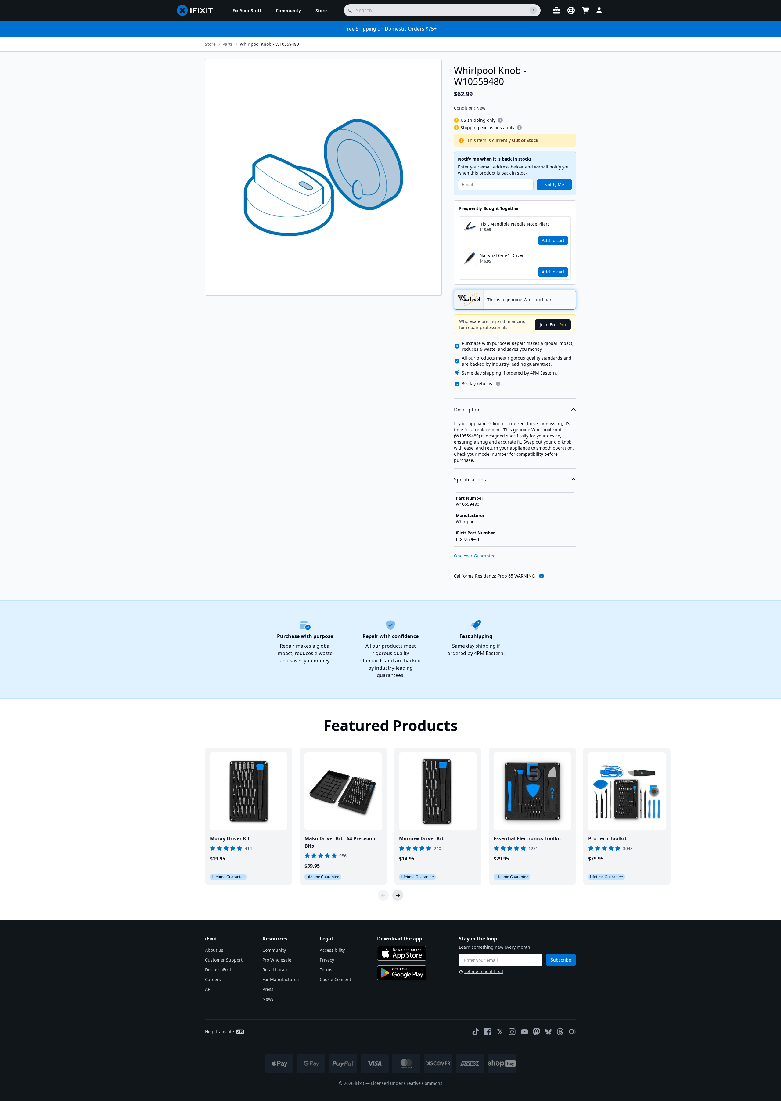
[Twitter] (500, 1031)
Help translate (219, 1031)
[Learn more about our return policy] (498, 384)
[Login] (599, 10)
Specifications (470, 479)
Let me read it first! (483, 971)
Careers (213, 979)
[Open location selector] (571, 10)
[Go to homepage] (197, 10)
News (268, 999)
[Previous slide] (383, 895)
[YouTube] (524, 1031)
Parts (227, 44)
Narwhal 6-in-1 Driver (502, 255)
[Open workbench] (556, 10)
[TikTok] (475, 1031)
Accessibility (332, 950)
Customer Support (224, 960)
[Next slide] (397, 895)
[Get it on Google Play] (401, 972)
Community (274, 950)
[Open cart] (586, 10)
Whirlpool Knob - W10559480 (269, 44)
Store (210, 44)
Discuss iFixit (218, 969)
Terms (326, 969)
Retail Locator (276, 969)
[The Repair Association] (572, 1031)
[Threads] (560, 1031)
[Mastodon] (536, 1031)
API (208, 989)
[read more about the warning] (541, 576)
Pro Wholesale (276, 960)
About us (214, 950)
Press (267, 989)
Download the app (399, 938)
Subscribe (561, 960)
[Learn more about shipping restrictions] (500, 120)
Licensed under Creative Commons (406, 1083)
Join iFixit (553, 325)
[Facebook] (487, 1031)
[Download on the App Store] (401, 953)
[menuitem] (246, 10)
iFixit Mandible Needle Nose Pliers (515, 224)
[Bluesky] (548, 1032)
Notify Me (554, 184)
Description (467, 409)
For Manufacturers (281, 979)
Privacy (327, 960)
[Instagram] (512, 1031)
